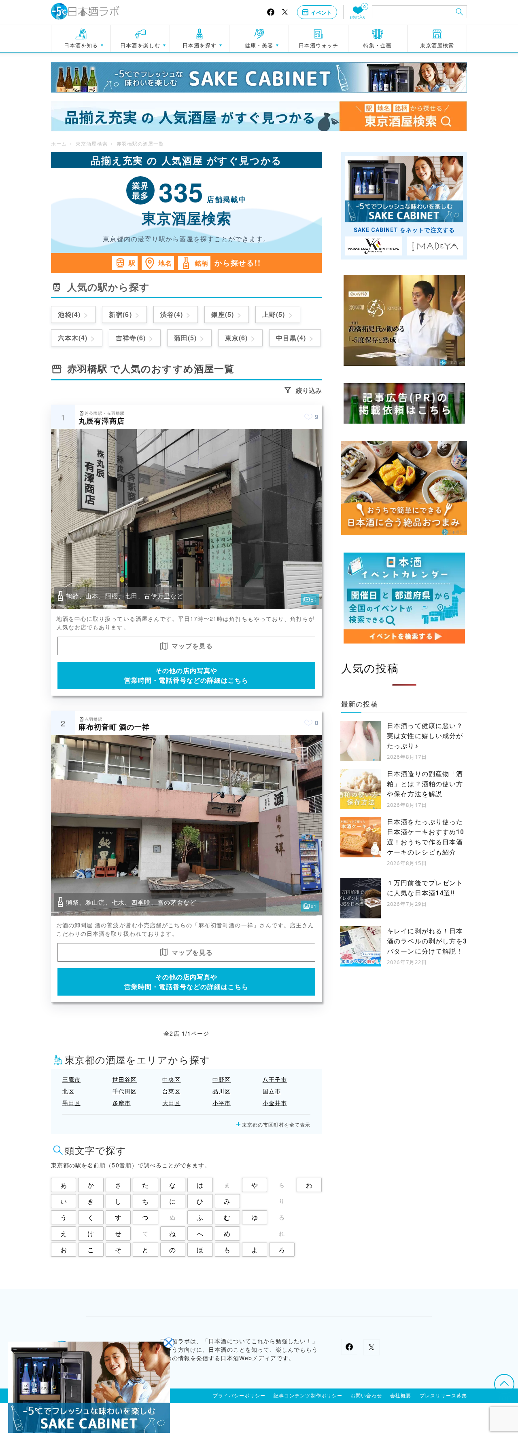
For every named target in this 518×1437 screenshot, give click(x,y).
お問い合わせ (366, 1395)
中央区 (171, 1079)
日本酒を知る (81, 45)
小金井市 (275, 1103)
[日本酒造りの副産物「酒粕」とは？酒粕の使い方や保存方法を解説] (360, 789)
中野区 (221, 1079)
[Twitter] (285, 12)
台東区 (171, 1091)
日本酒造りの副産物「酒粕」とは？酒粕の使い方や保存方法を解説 (425, 784)
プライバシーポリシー (239, 1395)
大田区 (171, 1103)
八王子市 (275, 1079)
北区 (68, 1091)
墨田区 (71, 1103)
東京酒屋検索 (437, 45)
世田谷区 (125, 1079)
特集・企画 (377, 45)
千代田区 (125, 1091)
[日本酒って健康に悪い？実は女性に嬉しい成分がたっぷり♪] (360, 741)
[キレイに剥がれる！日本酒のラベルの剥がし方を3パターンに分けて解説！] (360, 946)
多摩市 (122, 1103)
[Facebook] (271, 12)
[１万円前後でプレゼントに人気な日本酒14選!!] (360, 898)
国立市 (272, 1091)
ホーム (59, 143)
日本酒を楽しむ (140, 45)
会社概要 (400, 1395)
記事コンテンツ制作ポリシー (308, 1395)
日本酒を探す (200, 45)
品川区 (221, 1091)
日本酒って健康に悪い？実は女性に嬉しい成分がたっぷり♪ (425, 736)
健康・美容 (259, 45)
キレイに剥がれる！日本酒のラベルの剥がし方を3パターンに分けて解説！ (427, 941)
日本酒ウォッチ (318, 45)
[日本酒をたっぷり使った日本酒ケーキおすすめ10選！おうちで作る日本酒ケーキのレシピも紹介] (360, 837)
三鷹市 (71, 1079)
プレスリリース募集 (443, 1395)
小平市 (221, 1103)
